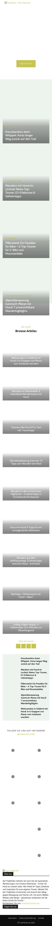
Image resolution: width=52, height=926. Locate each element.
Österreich (10, 238)
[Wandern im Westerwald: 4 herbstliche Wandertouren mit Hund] (26, 384)
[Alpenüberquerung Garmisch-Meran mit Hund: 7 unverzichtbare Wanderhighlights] (26, 287)
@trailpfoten (26, 734)
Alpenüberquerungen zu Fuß (18, 296)
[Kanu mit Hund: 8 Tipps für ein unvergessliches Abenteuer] (26, 518)
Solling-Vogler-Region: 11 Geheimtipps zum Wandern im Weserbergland (26, 627)
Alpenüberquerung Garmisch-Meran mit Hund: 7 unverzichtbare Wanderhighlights (19, 305)
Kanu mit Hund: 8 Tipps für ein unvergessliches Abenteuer (26, 529)
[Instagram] (23, 646)
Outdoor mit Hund (13, 127)
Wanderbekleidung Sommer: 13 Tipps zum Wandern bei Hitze (26, 462)
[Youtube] (33, 646)
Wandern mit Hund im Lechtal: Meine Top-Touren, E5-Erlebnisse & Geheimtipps (20, 191)
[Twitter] (28, 646)
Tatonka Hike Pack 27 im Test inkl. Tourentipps (26, 429)
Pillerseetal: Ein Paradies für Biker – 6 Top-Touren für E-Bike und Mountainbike (20, 248)
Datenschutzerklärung (27, 918)
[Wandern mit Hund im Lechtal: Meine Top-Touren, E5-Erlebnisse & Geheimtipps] (26, 173)
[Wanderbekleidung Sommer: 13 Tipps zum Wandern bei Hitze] (26, 451)
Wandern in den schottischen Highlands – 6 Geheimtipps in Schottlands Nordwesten (26, 494)
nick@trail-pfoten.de (30, 903)
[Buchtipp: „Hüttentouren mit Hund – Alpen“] (26, 584)
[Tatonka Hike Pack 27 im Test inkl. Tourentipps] (26, 418)
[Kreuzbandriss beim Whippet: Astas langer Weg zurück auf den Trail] (26, 115)
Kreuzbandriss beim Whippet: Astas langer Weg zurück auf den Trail (20, 135)
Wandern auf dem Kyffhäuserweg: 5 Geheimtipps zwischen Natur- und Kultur (26, 560)
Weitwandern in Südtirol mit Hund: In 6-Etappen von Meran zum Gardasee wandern (26, 360)
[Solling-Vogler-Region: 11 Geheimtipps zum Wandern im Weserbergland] (26, 618)
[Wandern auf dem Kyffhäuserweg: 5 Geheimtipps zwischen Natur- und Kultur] (26, 551)
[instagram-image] (13, 750)
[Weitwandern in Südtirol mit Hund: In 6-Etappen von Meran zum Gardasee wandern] (26, 351)
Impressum (12, 918)
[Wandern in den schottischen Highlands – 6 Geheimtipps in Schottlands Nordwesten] (26, 484)
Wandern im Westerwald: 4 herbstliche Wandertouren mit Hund (26, 394)
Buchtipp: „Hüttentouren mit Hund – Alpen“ (26, 595)
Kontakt (41, 918)
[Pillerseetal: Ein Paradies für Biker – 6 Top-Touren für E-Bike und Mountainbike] (26, 230)
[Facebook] (18, 646)
